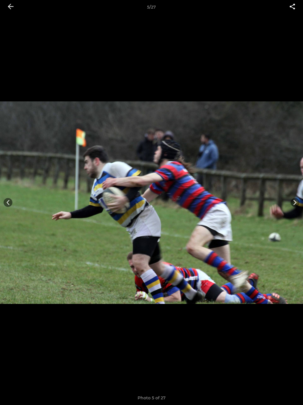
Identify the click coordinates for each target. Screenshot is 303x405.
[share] (292, 7)
